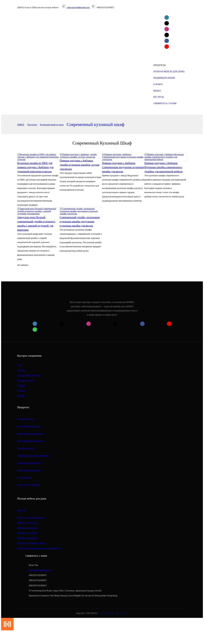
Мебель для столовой (27, 538)
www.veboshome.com (108, 613)
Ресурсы (21, 391)
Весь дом (21, 510)
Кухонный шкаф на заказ (52, 125)
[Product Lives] (7, 629)
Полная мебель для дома (28, 375)
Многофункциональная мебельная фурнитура (39, 548)
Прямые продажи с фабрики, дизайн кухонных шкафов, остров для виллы (79, 165)
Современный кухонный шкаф (95, 124)
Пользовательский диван (29, 463)
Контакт (21, 396)
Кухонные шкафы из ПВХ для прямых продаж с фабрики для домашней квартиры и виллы (35, 167)
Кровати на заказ (25, 448)
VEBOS (20, 125)
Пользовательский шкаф (28, 470)
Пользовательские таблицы (30, 441)
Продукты (32, 125)
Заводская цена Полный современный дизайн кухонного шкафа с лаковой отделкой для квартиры (36, 223)
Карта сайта (123, 613)
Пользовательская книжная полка (33, 455)
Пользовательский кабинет (30, 434)
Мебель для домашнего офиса (31, 543)
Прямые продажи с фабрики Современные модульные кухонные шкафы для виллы (123, 167)
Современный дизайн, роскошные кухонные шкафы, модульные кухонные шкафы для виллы (80, 221)
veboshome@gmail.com (78, 7)
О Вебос (21, 385)
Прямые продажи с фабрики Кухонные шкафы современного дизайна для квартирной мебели (163, 167)
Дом (19, 365)
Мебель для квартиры (27, 528)
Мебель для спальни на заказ (30, 517)
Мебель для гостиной (27, 533)
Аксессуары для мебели (28, 485)
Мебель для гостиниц (27, 523)
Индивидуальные (25, 380)
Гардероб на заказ (25, 419)
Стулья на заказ (24, 477)
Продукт (21, 370)
